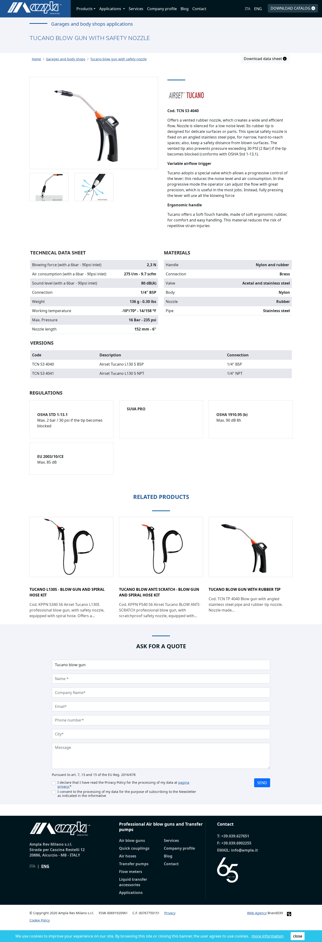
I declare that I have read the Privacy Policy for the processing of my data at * (123, 784)
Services (136, 8)
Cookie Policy (39, 920)
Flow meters (130, 871)
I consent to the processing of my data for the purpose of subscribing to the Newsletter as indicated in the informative (127, 794)
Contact (199, 8)
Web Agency (257, 913)
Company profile (162, 8)
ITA (247, 8)
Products (84, 8)
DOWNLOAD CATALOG (291, 8)
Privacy (169, 913)
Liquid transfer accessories (133, 882)
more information (268, 936)
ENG (258, 8)
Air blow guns (132, 840)
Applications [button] (110, 8)
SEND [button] (262, 782)
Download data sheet (263, 58)
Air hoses (127, 856)
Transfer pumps (134, 863)
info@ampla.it (244, 850)
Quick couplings (134, 848)
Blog (185, 8)
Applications (131, 892)
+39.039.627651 (235, 836)
